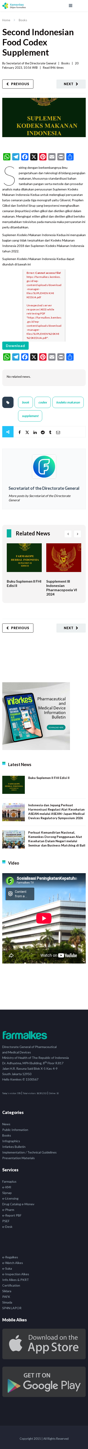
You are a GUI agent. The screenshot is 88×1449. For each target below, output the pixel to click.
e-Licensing (10, 1198)
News (6, 1124)
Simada (7, 1302)
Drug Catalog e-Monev (18, 1204)
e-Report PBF (11, 1215)
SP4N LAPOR (11, 1308)
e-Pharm (8, 1210)
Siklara (6, 1291)
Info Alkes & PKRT (15, 1280)
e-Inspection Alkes (15, 1274)
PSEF (5, 1221)
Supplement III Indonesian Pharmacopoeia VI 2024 (61, 587)
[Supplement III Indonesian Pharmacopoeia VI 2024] (63, 561)
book (25, 402)
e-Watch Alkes (12, 1263)
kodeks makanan (68, 402)
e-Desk (7, 1227)
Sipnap (7, 1193)
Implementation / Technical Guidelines (29, 1152)
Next (69, 84)
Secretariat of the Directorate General (31, 63)
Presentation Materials (18, 1158)
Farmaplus (9, 1181)
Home (6, 20)
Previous (20, 84)
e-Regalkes (10, 1257)
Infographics (11, 1141)
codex (42, 402)
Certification (11, 1285)
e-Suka (7, 1268)
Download (15, 345)
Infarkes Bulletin (13, 1147)
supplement (30, 416)
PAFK (6, 1297)
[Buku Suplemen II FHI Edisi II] (24, 561)
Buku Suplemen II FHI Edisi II (48, 778)
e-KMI (6, 1187)
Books (23, 20)
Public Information (15, 1130)
